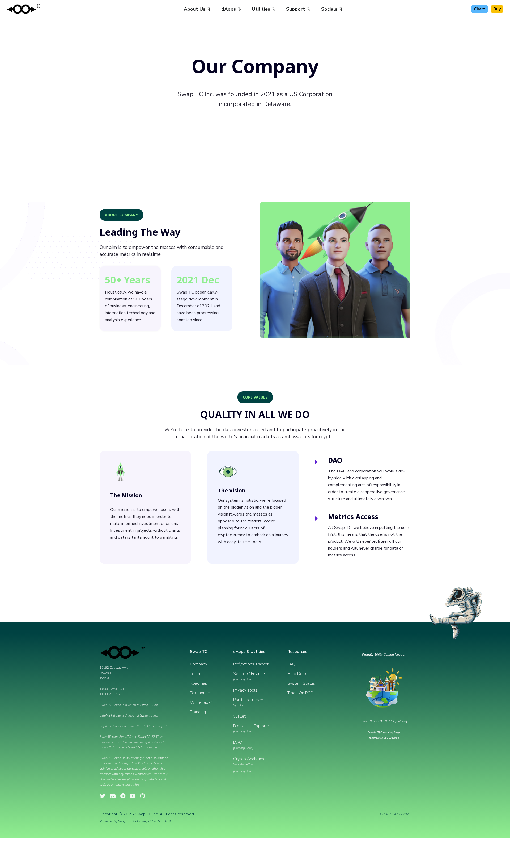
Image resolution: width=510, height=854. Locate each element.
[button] (197, 9)
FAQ (291, 664)
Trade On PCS (300, 693)
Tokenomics (201, 693)
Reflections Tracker (251, 664)
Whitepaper (201, 702)
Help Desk (297, 674)
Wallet (239, 716)
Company (198, 664)
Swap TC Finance (249, 676)
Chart (479, 9)
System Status (301, 683)
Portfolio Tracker (248, 702)
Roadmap (198, 683)
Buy (497, 9)
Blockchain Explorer (251, 728)
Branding (198, 712)
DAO (243, 744)
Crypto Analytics (248, 764)
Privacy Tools (245, 690)
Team (195, 674)
